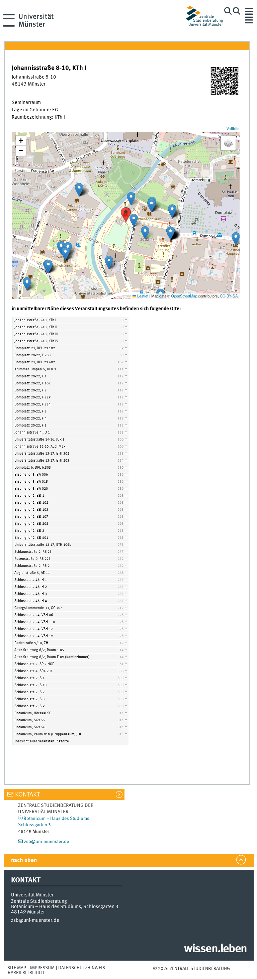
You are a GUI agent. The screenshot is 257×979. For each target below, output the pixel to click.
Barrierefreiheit (26, 972)
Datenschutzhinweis (81, 968)
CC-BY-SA (229, 295)
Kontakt (27, 795)
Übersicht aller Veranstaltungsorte (41, 741)
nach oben (24, 860)
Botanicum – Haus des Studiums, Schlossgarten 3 (64, 906)
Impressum (42, 968)
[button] (126, 215)
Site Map (16, 968)
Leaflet (142, 295)
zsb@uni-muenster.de (46, 841)
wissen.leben (215, 949)
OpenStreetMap (184, 295)
